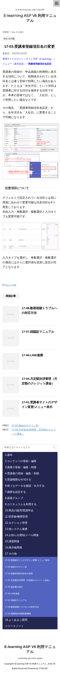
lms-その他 (11, 285)
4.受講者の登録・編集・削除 (22, 473)
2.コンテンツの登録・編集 (20, 461)
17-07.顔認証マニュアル (38, 331)
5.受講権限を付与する (18, 479)
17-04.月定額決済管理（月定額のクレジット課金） (28, 580)
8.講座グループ (14, 498)
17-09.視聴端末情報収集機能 (18, 613)
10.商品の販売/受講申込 (19, 510)
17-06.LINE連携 (32, 355)
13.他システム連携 (16, 529)
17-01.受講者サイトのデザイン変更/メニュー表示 (27, 560)
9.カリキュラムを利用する (20, 504)
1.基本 (8, 454)
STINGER (43, 668)
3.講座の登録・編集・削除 (20, 467)
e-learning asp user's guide (30, 658)
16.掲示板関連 (13, 547)
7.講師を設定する (15, 491)
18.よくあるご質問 (16, 619)
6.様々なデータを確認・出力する (24, 485)
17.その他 (11, 553)
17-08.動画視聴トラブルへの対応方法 (22, 607)
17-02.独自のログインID (25, 425)
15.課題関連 (12, 541)
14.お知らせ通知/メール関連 (22, 535)
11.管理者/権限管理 (16, 516)
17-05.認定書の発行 (14, 587)
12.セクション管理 (16, 522)
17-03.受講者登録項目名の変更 (19, 573)
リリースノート (14, 626)
